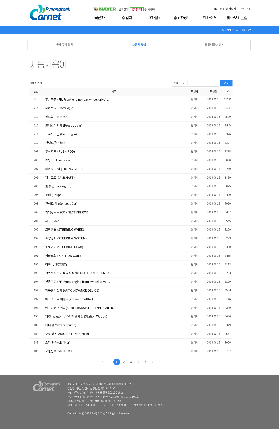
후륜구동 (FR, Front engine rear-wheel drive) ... (77, 99)
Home (218, 8)
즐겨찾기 (231, 8)
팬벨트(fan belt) (56, 143)
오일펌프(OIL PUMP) (59, 351)
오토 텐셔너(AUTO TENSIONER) (67, 334)
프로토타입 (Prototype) (61, 134)
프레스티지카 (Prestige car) (63, 125)
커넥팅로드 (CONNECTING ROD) (67, 212)
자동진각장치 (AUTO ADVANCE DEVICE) (72, 290)
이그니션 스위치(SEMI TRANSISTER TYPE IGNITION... (82, 308)
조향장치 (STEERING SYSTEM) (66, 238)
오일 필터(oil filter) (57, 342)
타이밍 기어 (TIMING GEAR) (64, 169)
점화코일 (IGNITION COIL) (63, 256)
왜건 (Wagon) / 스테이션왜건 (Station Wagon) (76, 316)
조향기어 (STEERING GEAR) (64, 247)
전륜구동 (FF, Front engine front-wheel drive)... (77, 282)
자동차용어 (139, 45)
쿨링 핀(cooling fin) (58, 186)
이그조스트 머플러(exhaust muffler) (69, 299)
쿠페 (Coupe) (54, 195)
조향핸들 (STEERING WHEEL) (65, 229)
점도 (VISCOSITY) (57, 264)
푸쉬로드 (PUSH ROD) (60, 151)
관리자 (244, 8)
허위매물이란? (213, 45)
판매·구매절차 (64, 45)
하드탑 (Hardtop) (57, 117)
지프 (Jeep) (53, 221)
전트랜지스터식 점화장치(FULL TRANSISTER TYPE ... (81, 273)
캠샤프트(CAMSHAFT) (60, 178)
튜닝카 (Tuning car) (58, 160)
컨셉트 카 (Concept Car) (61, 203)
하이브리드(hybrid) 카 (59, 108)
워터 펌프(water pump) (60, 325)
